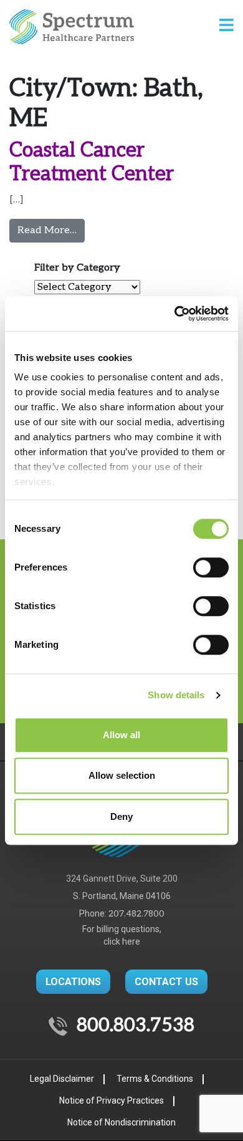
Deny (121, 816)
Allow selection (121, 775)
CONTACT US (166, 982)
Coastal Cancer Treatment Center (91, 162)
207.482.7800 (136, 913)
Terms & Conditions (155, 1079)
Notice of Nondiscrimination (121, 1122)
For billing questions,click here (121, 935)
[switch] (211, 567)
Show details (176, 695)
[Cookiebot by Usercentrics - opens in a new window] (175, 314)
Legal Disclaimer (62, 1079)
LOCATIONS (73, 982)
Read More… (51, 230)
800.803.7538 (135, 1025)
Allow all (121, 734)
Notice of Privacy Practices (111, 1100)
